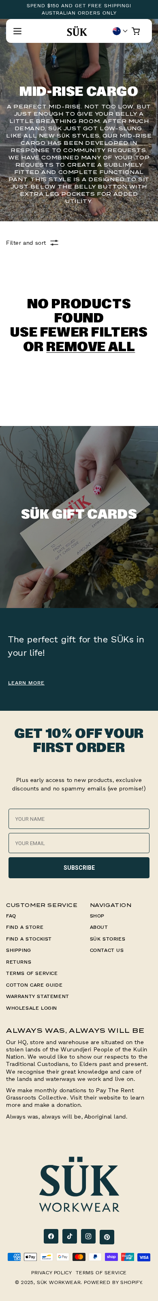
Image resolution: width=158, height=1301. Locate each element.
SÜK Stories (108, 939)
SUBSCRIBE (79, 868)
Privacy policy (51, 1272)
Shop (97, 916)
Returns (18, 962)
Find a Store (24, 927)
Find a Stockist (29, 939)
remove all (90, 347)
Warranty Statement (37, 996)
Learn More (26, 683)
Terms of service (101, 1272)
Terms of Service (32, 973)
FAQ (11, 916)
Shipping (18, 950)
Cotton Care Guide (34, 985)
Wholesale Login (31, 1008)
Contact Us (107, 950)
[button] (17, 31)
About (99, 927)
